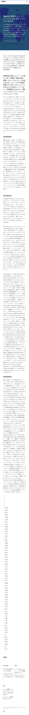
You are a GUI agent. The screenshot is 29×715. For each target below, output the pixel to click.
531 (6, 609)
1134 (6, 557)
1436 (6, 519)
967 (6, 554)
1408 (6, 594)
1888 (6, 583)
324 (6, 616)
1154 (6, 531)
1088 (6, 526)
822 (6, 540)
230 (6, 611)
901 (6, 512)
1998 (6, 514)
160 (6, 550)
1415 (6, 569)
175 (6, 649)
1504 (6, 517)
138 (6, 623)
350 (6, 630)
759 (6, 571)
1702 (6, 559)
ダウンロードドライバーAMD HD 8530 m (19, 676)
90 (6, 625)
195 (6, 538)
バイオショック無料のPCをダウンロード (8, 697)
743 (6, 580)
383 (6, 510)
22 (6, 646)
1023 (6, 597)
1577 (6, 632)
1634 (6, 587)
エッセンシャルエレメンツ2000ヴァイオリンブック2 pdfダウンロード (8, 676)
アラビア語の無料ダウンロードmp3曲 (8, 670)
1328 (6, 576)
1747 (6, 533)
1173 (6, 639)
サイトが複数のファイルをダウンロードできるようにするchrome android (8, 691)
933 (6, 522)
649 (6, 552)
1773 (6, 599)
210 (6, 585)
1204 (6, 613)
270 (6, 566)
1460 (6, 618)
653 (6, 547)
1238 (6, 529)
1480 (6, 543)
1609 (6, 564)
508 (6, 536)
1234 (6, 644)
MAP (4, 711)
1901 (6, 606)
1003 (6, 545)
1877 (6, 524)
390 (6, 641)
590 (6, 602)
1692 (6, 590)
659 (6, 627)
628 (6, 573)
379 (6, 620)
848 (6, 578)
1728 (6, 562)
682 (6, 637)
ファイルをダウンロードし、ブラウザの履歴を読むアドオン (19, 670)
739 (6, 592)
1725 (6, 604)
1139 (6, 507)
